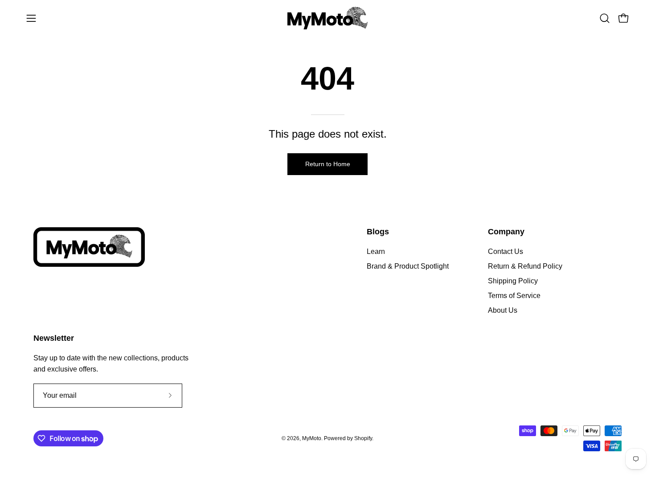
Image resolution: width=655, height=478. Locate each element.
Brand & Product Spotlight (408, 266)
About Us (502, 310)
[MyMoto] (327, 18)
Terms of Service (514, 295)
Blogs (378, 231)
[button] (604, 18)
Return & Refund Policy (525, 266)
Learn (376, 251)
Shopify (363, 438)
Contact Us (505, 251)
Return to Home (327, 164)
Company (506, 231)
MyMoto (311, 438)
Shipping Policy (513, 281)
